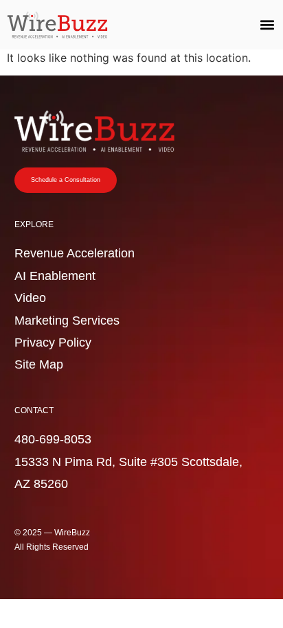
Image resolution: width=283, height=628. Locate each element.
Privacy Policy (52, 342)
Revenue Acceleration (74, 253)
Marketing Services (67, 320)
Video (30, 298)
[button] (267, 25)
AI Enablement (54, 276)
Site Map (38, 364)
